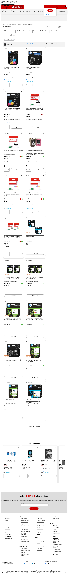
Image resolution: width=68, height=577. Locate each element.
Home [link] (4, 24)
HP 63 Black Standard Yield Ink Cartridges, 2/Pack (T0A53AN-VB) (35, 236)
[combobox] (34, 7)
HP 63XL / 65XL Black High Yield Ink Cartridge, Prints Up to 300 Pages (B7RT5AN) (33, 67)
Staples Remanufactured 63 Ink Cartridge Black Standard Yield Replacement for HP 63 (34, 109)
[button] (43, 7)
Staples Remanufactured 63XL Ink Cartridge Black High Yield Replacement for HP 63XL (13, 151)
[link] (17, 1)
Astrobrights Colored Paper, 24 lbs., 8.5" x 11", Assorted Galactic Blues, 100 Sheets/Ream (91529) (29, 461)
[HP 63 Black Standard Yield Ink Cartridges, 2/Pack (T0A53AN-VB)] (35, 227)
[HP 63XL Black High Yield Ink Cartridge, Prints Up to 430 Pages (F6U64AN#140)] (13, 310)
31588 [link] (9, 114)
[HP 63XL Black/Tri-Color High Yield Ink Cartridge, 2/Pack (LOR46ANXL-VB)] (13, 269)
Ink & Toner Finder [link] (31, 43)
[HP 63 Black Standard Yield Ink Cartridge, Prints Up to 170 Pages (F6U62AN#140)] (13, 351)
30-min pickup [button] (7, 79)
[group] (11, 462)
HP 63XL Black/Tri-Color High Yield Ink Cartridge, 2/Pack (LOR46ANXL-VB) (12, 278)
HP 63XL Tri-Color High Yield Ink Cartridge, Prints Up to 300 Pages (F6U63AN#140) (35, 319)
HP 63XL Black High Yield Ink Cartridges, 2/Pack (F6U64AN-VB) (34, 278)
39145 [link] (9, 464)
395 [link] (30, 114)
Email (22, 503)
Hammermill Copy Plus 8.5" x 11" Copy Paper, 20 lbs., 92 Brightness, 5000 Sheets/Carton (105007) (10, 461)
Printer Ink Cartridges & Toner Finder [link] (13, 24)
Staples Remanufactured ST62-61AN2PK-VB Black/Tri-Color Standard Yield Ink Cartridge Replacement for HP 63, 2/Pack (13, 236)
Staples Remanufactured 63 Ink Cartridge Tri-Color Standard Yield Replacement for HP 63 (13, 194)
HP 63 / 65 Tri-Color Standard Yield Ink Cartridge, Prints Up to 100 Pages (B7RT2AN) (12, 109)
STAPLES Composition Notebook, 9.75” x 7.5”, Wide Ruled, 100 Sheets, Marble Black (48, 461)
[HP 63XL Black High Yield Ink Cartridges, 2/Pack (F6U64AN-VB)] (35, 269)
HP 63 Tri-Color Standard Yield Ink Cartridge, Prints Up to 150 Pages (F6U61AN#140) (33, 401)
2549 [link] (45, 464)
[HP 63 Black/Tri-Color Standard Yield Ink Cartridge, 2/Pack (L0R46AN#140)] (13, 391)
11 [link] (30, 156)
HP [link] (21, 24)
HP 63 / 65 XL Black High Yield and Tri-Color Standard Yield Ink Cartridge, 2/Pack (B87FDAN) (13, 67)
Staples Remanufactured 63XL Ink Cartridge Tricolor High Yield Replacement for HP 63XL (35, 194)
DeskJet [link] (25, 24)
